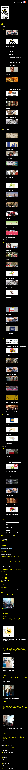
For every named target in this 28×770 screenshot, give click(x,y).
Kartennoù (8, 434)
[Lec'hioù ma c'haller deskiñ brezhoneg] (12, 187)
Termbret (11, 54)
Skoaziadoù (8, 297)
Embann (8, 365)
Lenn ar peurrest (6, 622)
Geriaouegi (8, 530)
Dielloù (10, 476)
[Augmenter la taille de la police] (3, 548)
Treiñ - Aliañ (12, 51)
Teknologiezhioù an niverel (15, 59)
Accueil (5, 539)
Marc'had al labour (10, 278)
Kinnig (7, 424)
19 (8, 578)
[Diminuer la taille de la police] (1, 548)
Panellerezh (8, 314)
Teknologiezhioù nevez (11, 374)
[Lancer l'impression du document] (8, 548)
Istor (7, 139)
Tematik (2, 589)
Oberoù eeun (9, 393)
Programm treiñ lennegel (11, 287)
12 (8, 577)
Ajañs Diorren (12, 65)
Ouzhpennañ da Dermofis (15, 462)
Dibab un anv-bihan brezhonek (13, 383)
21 (1, 580)
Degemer (5, 750)
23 (4, 580)
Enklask (11, 2)
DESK (10, 302)
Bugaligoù (8, 250)
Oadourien (8, 209)
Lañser (2, 2)
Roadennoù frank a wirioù (12, 514)
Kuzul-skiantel (9, 84)
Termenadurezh (9, 333)
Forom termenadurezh (11, 471)
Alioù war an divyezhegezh (12, 402)
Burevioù (8, 108)
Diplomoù (8, 218)
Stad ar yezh (9, 158)
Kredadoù (5, 757)
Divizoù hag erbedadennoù (15, 89)
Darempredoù (3, 4)
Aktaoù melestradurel (11, 117)
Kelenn (7, 259)
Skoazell (11, 305)
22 (2, 580)
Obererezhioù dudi (10, 269)
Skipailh (8, 37)
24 (5, 580)
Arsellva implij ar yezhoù (14, 62)
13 (11, 595)
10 (8, 595)
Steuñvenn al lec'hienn (8, 752)
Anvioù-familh (9, 177)
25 (6, 580)
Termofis (8, 456)
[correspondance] (17, 2)
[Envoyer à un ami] (9, 548)
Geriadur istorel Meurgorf (12, 504)
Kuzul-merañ (9, 74)
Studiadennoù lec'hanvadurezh (13, 532)
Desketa (8, 199)
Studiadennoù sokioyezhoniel (12, 522)
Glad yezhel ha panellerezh (15, 57)
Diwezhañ (14, 595)
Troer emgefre (9, 495)
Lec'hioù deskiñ (9, 190)
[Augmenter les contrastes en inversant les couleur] (4, 548)
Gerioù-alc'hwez (4, 587)
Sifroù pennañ (9, 149)
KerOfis (8, 486)
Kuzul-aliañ (8, 98)
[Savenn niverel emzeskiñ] (12, 197)
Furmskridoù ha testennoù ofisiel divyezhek (16, 346)
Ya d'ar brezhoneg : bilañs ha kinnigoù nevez (13, 728)
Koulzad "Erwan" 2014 (8, 670)
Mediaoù (8, 355)
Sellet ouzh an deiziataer (6, 554)
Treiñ (7, 323)
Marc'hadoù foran (10, 126)
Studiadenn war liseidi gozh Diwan (11, 698)
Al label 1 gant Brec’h (8, 610)
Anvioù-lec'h (9, 167)
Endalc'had (6, 2)
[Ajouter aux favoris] (11, 548)
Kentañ (2, 595)
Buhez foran (9, 527)
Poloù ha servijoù (10, 46)
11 (9, 595)
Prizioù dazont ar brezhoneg (12, 411)
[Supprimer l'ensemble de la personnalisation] (6, 548)
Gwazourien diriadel (10, 237)
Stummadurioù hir (10, 227)
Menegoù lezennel (7, 759)
